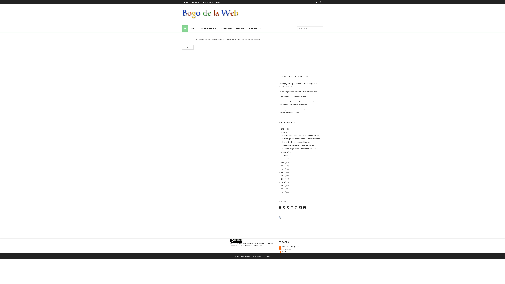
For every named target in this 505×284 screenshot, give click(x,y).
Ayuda (193, 29)
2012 (283, 189)
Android (240, 29)
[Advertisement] (295, 52)
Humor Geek (255, 29)
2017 (283, 172)
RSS (218, 2)
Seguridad (226, 29)
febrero (285, 156)
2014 (283, 182)
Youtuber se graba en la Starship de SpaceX (298, 145)
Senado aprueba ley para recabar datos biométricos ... (301, 139)
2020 (283, 163)
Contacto (208, 2)
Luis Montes (286, 249)
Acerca (197, 2)
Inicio (187, 2)
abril (284, 132)
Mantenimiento (209, 29)
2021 (283, 129)
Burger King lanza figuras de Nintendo (292, 97)
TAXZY (284, 252)
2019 (283, 166)
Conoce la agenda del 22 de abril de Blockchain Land (298, 92)
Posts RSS (255, 256)
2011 (283, 192)
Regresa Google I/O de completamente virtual (299, 149)
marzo (285, 152)
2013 (283, 186)
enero (285, 159)
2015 (283, 179)
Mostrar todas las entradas (249, 39)
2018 (283, 169)
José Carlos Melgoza (290, 247)
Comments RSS (264, 256)
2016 (283, 176)
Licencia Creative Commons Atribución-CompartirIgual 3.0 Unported (251, 244)
